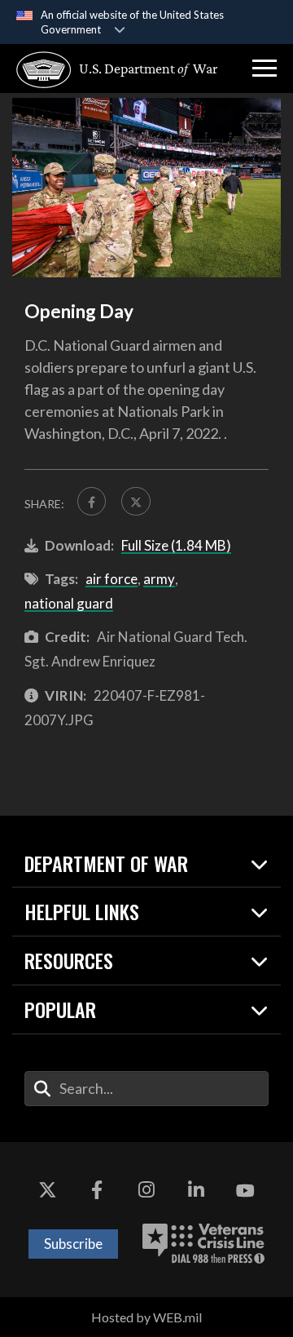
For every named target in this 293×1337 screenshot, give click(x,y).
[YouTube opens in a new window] (245, 1191)
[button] (264, 68)
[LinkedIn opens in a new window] (196, 1191)
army (159, 578)
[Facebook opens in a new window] (97, 1191)
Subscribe (73, 1243)
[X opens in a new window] (47, 1191)
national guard (68, 603)
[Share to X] (135, 501)
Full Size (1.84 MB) (176, 545)
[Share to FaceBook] (91, 501)
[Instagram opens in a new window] (146, 1191)
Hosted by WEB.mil (146, 1317)
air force (111, 578)
